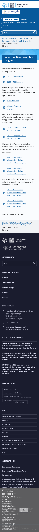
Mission (5, 420)
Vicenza (5, 25)
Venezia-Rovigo (22, 22)
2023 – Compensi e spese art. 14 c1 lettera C (16, 129)
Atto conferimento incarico (14, 107)
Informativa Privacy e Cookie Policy (14, 471)
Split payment (7, 475)
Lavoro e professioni (10, 389)
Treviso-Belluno (8, 22)
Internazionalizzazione (11, 396)
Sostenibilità (8, 400)
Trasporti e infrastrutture (12, 393)
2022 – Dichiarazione (15, 82)
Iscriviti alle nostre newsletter (12, 440)
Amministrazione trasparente (13, 416)
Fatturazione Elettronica (11, 467)
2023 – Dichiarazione (15, 76)
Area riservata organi (9, 448)
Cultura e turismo (20, 402)
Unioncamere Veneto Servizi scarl (14, 444)
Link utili (5, 436)
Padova (24, 19)
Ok (24, 510)
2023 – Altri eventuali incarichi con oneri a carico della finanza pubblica (16, 192)
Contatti (5, 432)
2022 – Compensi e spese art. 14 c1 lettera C (16, 137)
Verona (32, 22)
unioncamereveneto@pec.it (18, 329)
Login (4, 452)
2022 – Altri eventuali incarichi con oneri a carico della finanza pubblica (16, 203)
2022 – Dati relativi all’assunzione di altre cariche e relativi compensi (16, 171)
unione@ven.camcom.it (18, 327)
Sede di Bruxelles (11, 19)
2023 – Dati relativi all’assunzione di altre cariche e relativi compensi (16, 160)
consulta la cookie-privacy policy (7, 519)
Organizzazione (7, 428)
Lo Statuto (6, 424)
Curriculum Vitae (13, 100)
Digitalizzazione (26, 397)
